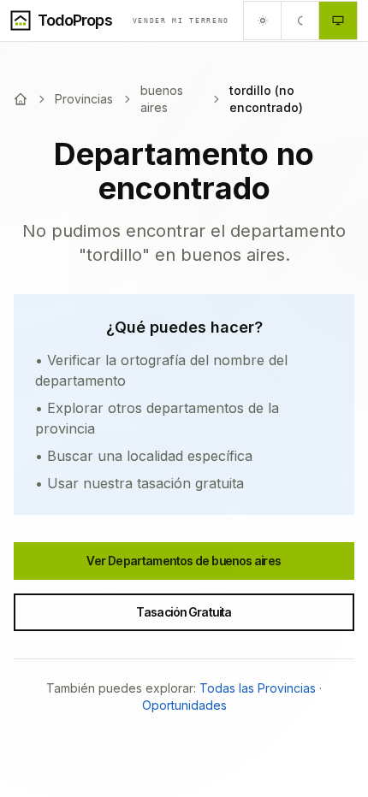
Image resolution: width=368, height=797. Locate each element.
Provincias (84, 99)
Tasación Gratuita (183, 612)
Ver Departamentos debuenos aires (183, 560)
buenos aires (161, 99)
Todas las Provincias (257, 688)
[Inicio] (20, 99)
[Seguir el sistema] (338, 20)
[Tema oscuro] (300, 20)
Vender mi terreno (181, 20)
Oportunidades (184, 705)
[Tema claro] (263, 20)
